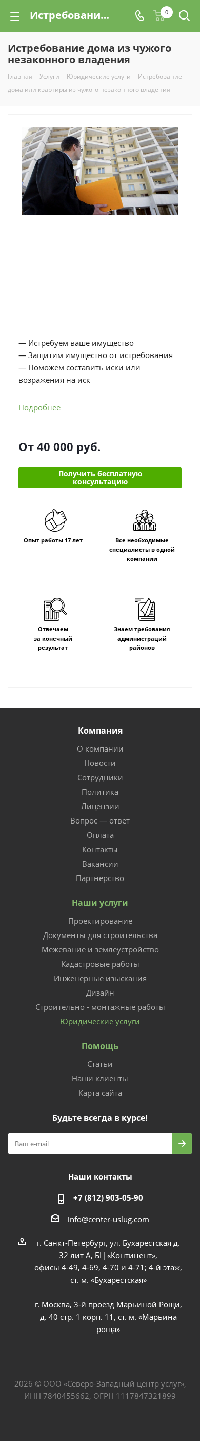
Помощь (100, 1046)
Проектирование (100, 920)
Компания (100, 730)
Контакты (100, 849)
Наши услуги (100, 902)
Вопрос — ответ (100, 820)
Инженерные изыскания (100, 978)
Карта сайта (100, 1093)
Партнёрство (100, 878)
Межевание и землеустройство (100, 949)
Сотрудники (100, 777)
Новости (100, 763)
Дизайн (100, 992)
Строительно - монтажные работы (100, 1007)
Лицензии (100, 806)
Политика (100, 792)
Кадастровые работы (100, 964)
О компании (100, 748)
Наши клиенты (100, 1078)
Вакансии (100, 863)
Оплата (100, 835)
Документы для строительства (100, 935)
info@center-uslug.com (108, 1219)
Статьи (100, 1064)
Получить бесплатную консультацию (100, 477)
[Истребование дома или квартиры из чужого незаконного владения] (100, 179)
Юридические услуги (100, 1021)
